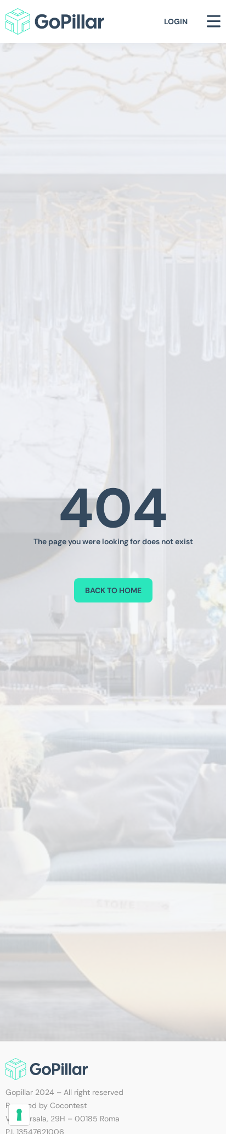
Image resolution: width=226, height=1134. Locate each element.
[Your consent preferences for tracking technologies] (19, 1114)
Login (176, 21)
